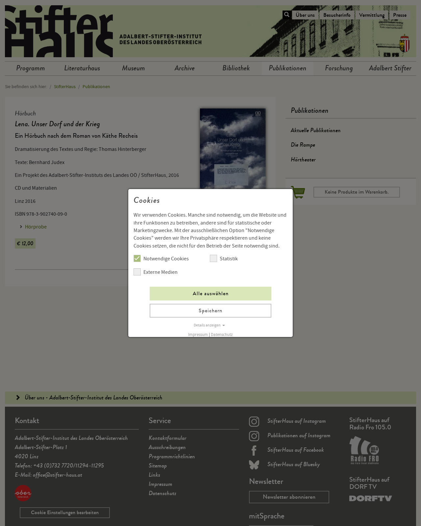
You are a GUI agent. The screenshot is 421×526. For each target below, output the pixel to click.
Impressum (198, 334)
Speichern (210, 310)
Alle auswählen (211, 293)
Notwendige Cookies (166, 258)
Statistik (229, 258)
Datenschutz (222, 334)
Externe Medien (160, 272)
